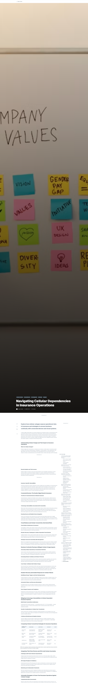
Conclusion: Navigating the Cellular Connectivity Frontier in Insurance (66, 543)
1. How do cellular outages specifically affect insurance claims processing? (67, 545)
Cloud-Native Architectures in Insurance (67, 476)
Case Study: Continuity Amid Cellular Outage (67, 492)
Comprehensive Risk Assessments (66, 527)
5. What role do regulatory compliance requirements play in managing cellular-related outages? (67, 558)
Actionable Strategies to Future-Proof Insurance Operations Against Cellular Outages (66, 524)
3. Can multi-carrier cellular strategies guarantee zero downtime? (67, 552)
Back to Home (20, 1)
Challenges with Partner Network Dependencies (66, 518)
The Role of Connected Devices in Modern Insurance (67, 467)
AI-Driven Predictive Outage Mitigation (67, 541)
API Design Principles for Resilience (66, 520)
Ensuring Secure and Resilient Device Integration (67, 472)
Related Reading (65, 561)
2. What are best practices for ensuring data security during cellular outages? (67, 548)
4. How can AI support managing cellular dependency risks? (66, 555)
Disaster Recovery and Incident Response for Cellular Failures (66, 494)
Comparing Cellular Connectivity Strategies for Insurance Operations (66, 513)
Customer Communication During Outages (67, 532)
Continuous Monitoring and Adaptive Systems (67, 511)
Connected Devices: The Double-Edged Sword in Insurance (66, 465)
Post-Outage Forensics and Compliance (67, 501)
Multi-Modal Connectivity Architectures (66, 506)
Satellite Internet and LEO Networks (66, 538)
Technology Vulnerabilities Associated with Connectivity (67, 470)
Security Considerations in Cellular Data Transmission (67, 509)
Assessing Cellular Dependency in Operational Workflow (67, 487)
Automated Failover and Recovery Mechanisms (66, 499)
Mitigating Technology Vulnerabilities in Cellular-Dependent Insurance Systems (66, 504)
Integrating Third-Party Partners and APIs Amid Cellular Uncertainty (66, 515)
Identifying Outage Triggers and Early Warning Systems (67, 497)
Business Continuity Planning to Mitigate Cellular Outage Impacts (66, 485)
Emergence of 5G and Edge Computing (67, 536)
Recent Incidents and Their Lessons (67, 461)
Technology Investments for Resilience (67, 530)
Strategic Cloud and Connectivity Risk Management (66, 482)
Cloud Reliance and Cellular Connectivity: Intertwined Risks (65, 474)
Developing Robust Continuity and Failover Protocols (67, 490)
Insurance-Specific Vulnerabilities (65, 463)
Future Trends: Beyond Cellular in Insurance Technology (66, 534)
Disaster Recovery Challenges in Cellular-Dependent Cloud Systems (67, 479)
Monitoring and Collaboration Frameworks (67, 522)
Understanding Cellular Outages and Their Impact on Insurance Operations (66, 456)
